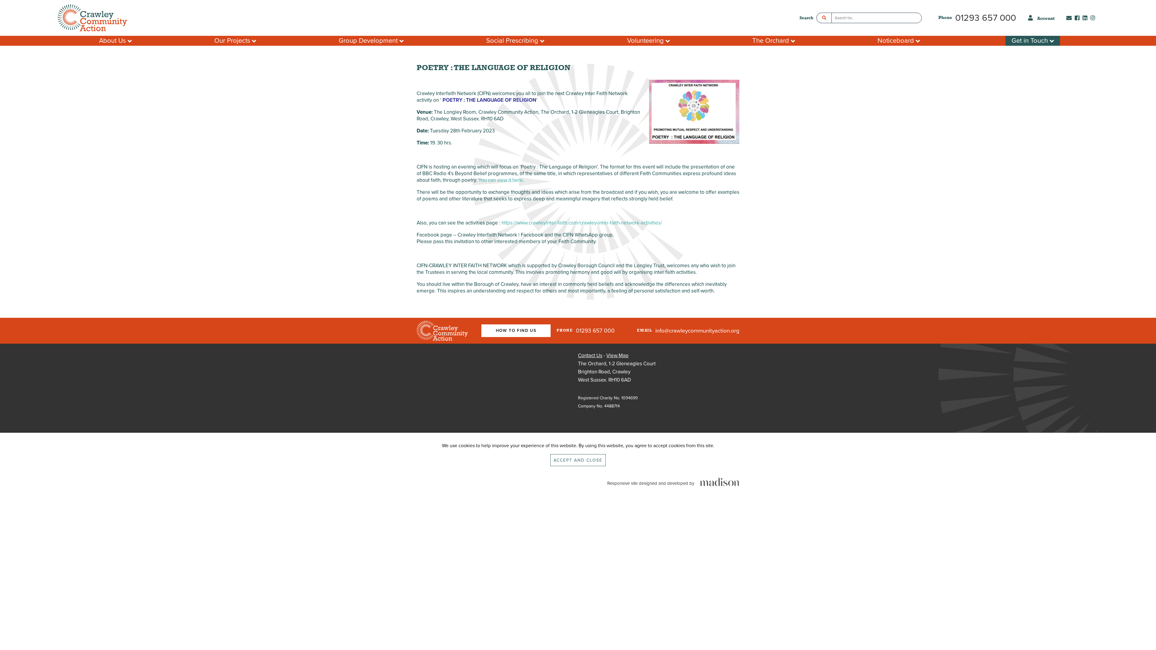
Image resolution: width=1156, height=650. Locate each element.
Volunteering (646, 41)
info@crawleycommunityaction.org (697, 330)
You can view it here (500, 180)
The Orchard (771, 41)
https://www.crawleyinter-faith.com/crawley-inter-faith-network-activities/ (582, 223)
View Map (617, 355)
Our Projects (233, 41)
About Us (113, 41)
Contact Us (590, 355)
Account (1046, 19)
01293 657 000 (985, 18)
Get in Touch (1031, 41)
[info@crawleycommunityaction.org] (1067, 18)
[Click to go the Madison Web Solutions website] (719, 482)
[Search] (823, 18)
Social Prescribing (513, 41)
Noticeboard (897, 41)
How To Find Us (516, 330)
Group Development (369, 41)
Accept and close (578, 460)
